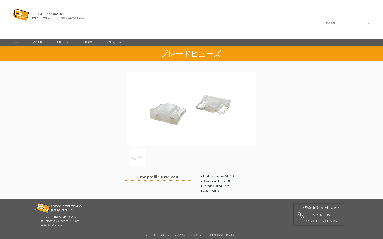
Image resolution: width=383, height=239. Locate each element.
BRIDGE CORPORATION (49, 14)
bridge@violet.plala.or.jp (52, 224)
